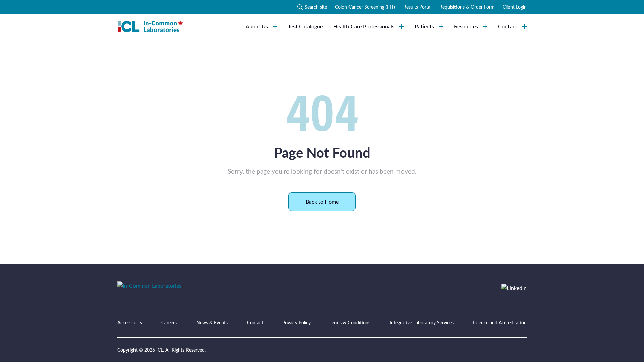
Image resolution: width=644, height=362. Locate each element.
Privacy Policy (296, 322)
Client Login (515, 7)
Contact (507, 26)
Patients (424, 26)
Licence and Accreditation (500, 322)
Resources (466, 26)
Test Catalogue (305, 26)
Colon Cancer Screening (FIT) (365, 7)
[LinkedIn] (514, 288)
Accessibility (129, 322)
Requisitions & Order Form (467, 7)
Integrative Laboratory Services (422, 322)
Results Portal (417, 7)
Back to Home (322, 201)
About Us (257, 26)
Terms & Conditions (350, 322)
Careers (169, 322)
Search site (316, 7)
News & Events (212, 322)
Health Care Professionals (363, 26)
